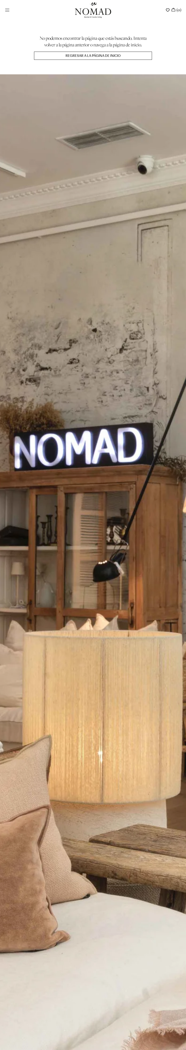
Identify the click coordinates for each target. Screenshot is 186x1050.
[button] (7, 10)
